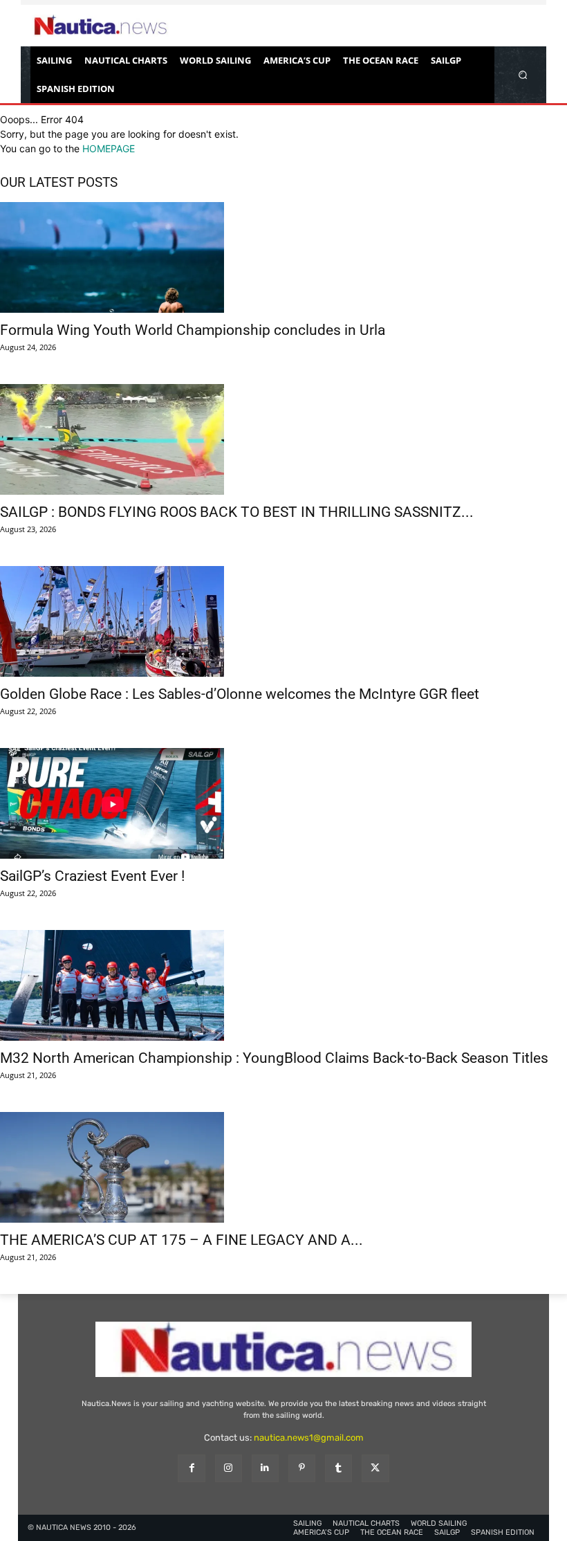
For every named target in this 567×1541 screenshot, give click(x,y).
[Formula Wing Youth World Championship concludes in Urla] (283, 257)
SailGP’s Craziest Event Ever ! (92, 876)
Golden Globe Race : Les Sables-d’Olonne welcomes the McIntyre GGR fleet (239, 694)
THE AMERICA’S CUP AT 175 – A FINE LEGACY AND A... (181, 1240)
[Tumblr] (338, 1468)
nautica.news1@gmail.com (309, 1437)
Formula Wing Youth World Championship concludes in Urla (192, 330)
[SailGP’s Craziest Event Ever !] (283, 803)
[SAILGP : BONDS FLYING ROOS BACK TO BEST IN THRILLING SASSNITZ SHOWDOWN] (283, 439)
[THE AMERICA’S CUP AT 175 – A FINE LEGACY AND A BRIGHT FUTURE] (283, 1167)
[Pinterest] (301, 1468)
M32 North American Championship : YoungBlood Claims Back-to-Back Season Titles (274, 1058)
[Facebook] (191, 1468)
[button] (523, 74)
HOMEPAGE (108, 148)
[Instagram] (228, 1468)
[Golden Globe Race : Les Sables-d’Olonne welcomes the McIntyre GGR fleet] (283, 621)
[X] (375, 1468)
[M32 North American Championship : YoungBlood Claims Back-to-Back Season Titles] (283, 985)
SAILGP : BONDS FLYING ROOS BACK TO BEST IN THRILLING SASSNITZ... (237, 512)
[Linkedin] (265, 1468)
